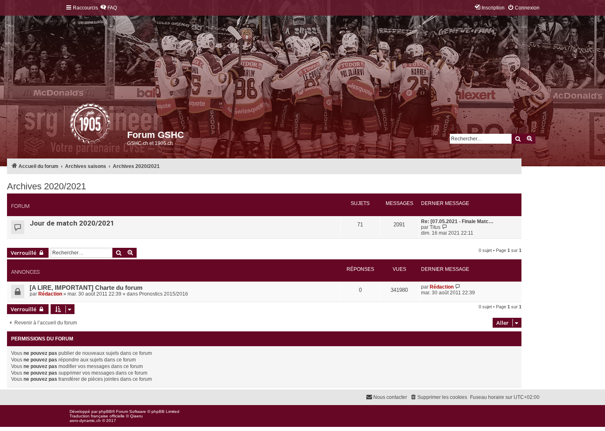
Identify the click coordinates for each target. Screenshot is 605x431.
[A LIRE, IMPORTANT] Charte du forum (86, 287)
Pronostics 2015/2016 (163, 294)
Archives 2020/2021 (46, 186)
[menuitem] (108, 8)
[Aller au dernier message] (458, 287)
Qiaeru (136, 416)
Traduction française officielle (97, 416)
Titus (435, 227)
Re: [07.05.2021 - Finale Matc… (457, 221)
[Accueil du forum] (70, 125)
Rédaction (50, 294)
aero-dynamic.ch (85, 420)
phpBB (105, 411)
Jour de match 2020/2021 (72, 223)
